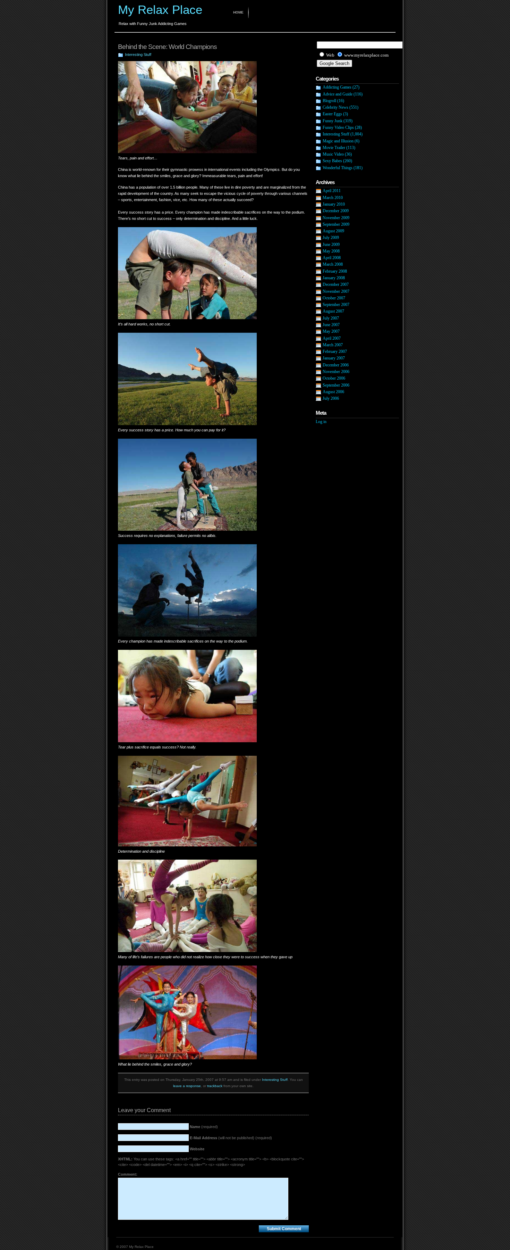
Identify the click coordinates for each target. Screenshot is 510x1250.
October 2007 (334, 298)
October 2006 (334, 378)
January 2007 (334, 358)
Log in (321, 421)
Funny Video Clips (338, 127)
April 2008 (332, 257)
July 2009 (331, 237)
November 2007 (336, 291)
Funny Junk (332, 120)
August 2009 (333, 231)
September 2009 (336, 224)
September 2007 (336, 304)
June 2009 (331, 244)
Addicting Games (337, 87)
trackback (214, 1086)
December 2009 (336, 210)
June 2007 (331, 324)
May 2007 (331, 331)
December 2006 (336, 365)
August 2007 (333, 311)
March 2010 (333, 197)
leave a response (187, 1086)
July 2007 (331, 318)
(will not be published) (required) (231, 1138)
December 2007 (336, 284)
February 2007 (335, 351)
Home (238, 12)
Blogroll (329, 100)
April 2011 (332, 190)
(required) (204, 1127)
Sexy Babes (332, 160)
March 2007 (333, 344)
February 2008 (335, 271)
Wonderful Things (337, 167)
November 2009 (336, 217)
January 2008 (334, 277)
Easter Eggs (332, 113)
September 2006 (336, 385)
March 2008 (333, 264)
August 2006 (333, 391)
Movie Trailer (334, 147)
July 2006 (331, 398)
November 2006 (336, 371)
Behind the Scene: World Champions (167, 46)
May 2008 (331, 251)
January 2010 (334, 204)
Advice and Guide (337, 94)
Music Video (333, 154)
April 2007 (332, 338)
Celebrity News (335, 107)
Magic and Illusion (338, 141)
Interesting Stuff (138, 54)
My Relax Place (160, 9)
